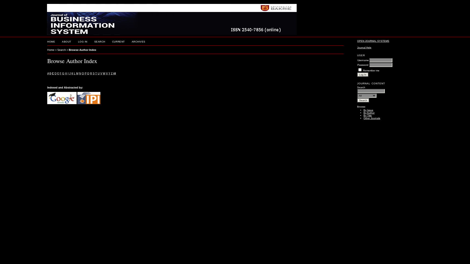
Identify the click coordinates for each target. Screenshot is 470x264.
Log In (82, 41)
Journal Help (364, 47)
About (66, 41)
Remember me (371, 70)
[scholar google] (62, 103)
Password (362, 65)
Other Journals (372, 118)
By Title (368, 115)
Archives (138, 41)
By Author (369, 112)
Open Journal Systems (373, 41)
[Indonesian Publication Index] (88, 103)
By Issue (368, 110)
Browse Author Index (82, 49)
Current (118, 41)
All (114, 73)
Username (363, 60)
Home (51, 41)
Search (99, 41)
